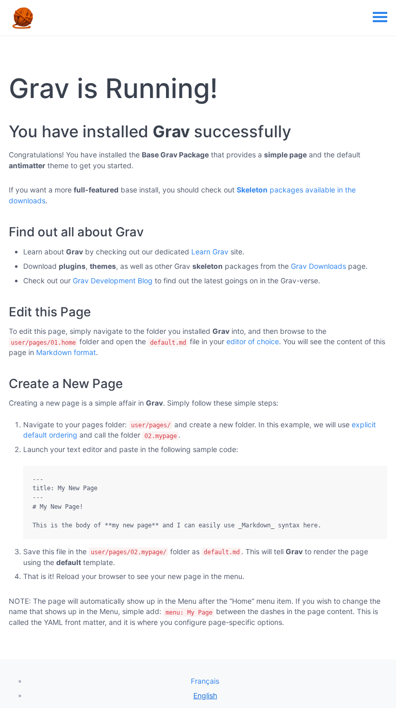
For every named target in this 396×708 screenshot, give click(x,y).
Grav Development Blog (113, 280)
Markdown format (66, 352)
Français (205, 681)
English (205, 695)
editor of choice (252, 341)
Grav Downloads (318, 266)
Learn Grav (209, 251)
